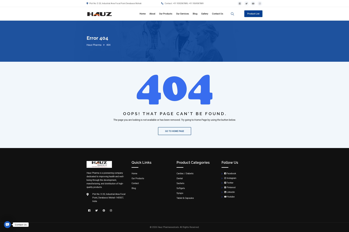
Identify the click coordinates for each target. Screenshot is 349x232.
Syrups (180, 193)
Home (143, 13)
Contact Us (217, 13)
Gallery (204, 13)
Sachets (180, 183)
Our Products (165, 13)
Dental (180, 178)
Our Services (182, 13)
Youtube (231, 196)
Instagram (231, 178)
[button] (7, 224)
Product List (253, 13)
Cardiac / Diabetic (185, 173)
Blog (195, 13)
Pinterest (231, 187)
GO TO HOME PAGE (174, 131)
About (152, 13)
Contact (135, 183)
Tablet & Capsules (185, 198)
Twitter (230, 182)
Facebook (231, 173)
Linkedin (231, 192)
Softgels (181, 188)
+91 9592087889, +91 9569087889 (188, 3)
